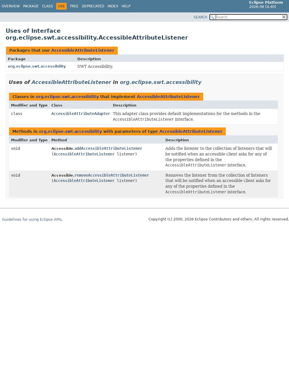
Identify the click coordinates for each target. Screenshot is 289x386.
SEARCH (200, 17)
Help (126, 6)
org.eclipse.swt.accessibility (37, 66)
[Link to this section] (205, 82)
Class (47, 6)
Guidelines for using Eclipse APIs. (32, 219)
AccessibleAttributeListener (82, 50)
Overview (11, 6)
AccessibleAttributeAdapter (80, 113)
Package (31, 6)
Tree (74, 6)
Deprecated (93, 6)
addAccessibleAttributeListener (108, 148)
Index (113, 6)
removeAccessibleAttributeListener (112, 175)
